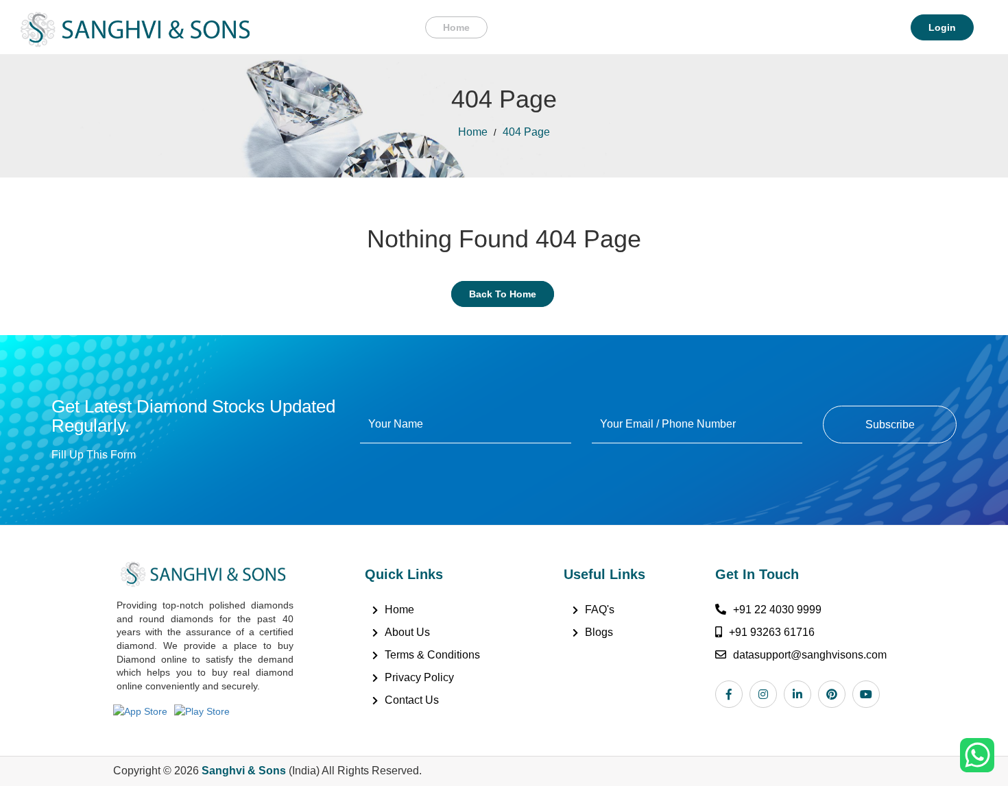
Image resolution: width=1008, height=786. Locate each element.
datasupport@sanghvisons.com (810, 655)
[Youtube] (869, 694)
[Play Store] (205, 710)
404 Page (526, 132)
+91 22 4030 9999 (777, 609)
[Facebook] (732, 694)
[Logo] (135, 26)
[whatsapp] (977, 754)
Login (942, 27)
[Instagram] (766, 694)
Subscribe (890, 424)
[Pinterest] (835, 694)
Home (456, 27)
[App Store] (143, 710)
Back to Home (502, 293)
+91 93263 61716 (772, 632)
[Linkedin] (801, 694)
